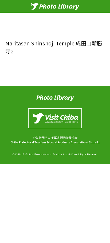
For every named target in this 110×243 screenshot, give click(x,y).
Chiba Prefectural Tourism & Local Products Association (48, 142)
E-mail (93, 142)
